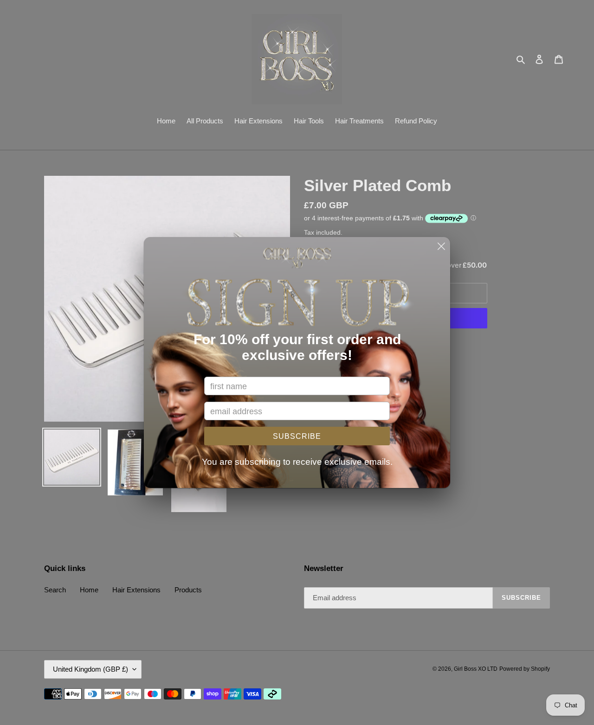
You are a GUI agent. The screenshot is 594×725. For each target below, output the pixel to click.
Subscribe (297, 436)
